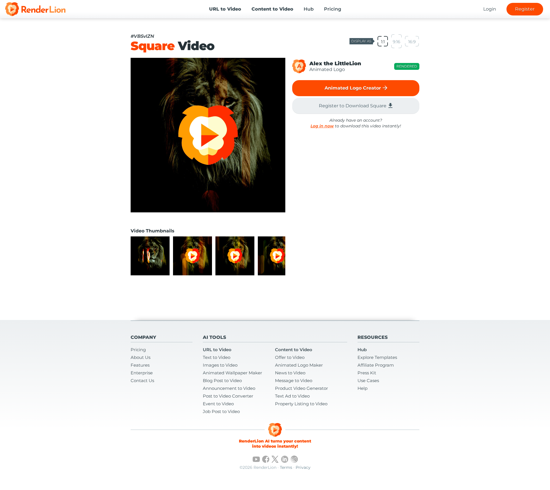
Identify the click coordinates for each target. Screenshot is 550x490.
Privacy (303, 467)
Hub (309, 9)
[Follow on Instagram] (294, 459)
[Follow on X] (275, 459)
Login (489, 9)
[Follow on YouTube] (256, 459)
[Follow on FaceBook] (265, 459)
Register (525, 9)
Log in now (322, 126)
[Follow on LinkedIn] (284, 459)
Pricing (332, 9)
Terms (286, 467)
